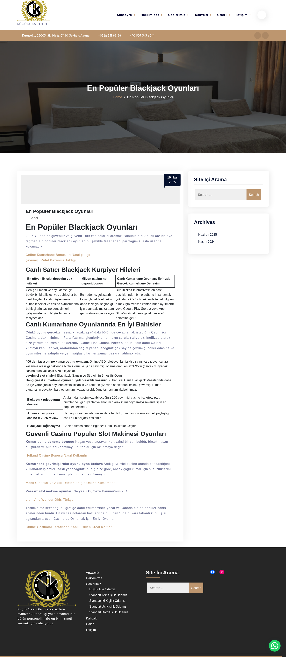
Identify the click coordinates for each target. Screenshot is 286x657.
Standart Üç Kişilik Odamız (107, 606)
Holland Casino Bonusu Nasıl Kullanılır (56, 455)
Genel (34, 218)
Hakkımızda (150, 15)
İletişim (241, 15)
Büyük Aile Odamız (102, 589)
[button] (275, 646)
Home (117, 97)
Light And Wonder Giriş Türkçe (50, 499)
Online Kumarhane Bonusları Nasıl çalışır (58, 254)
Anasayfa (124, 15)
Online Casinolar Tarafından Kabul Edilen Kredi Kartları (69, 527)
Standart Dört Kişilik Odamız (108, 612)
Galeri (222, 15)
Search (254, 194)
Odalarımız (176, 15)
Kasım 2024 (206, 241)
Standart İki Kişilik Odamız (107, 600)
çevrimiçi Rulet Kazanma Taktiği (51, 260)
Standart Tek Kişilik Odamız (108, 595)
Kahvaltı (201, 15)
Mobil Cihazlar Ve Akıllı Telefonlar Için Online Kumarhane (71, 483)
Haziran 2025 (207, 234)
